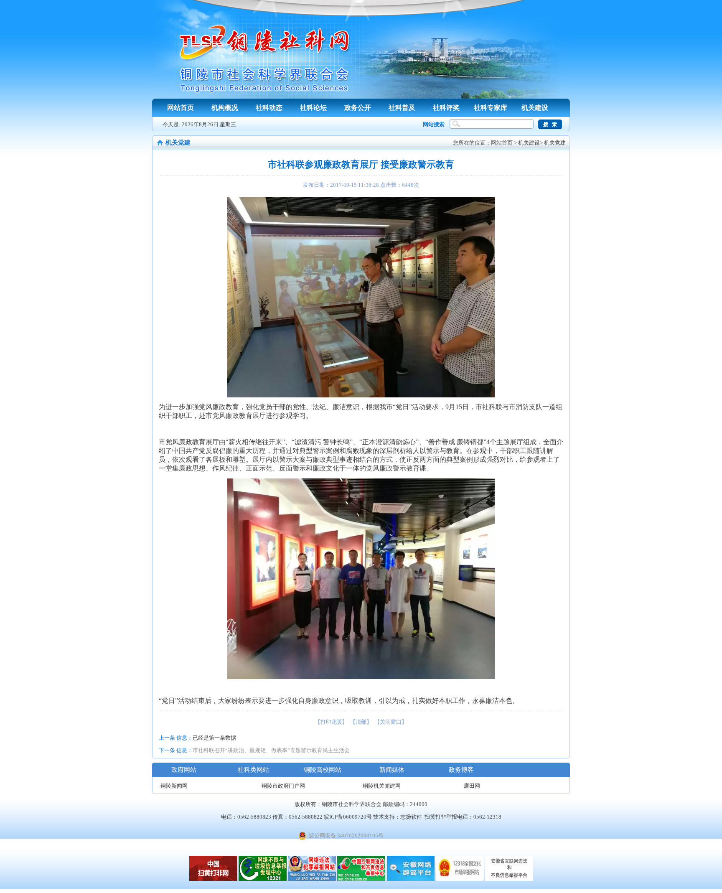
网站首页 (180, 107)
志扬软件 (411, 817)
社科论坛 (313, 107)
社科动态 (269, 107)
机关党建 (555, 143)
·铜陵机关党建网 (381, 786)
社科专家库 (490, 107)
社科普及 (402, 107)
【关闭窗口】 (390, 722)
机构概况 (224, 107)
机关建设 (534, 107)
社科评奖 (446, 107)
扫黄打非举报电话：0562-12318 (463, 817)
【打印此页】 (331, 722)
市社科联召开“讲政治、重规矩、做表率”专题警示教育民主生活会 (271, 750)
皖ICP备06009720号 (348, 817)
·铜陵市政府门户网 (282, 786)
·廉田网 (471, 786)
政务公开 (357, 107)
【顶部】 (361, 722)
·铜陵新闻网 (173, 786)
